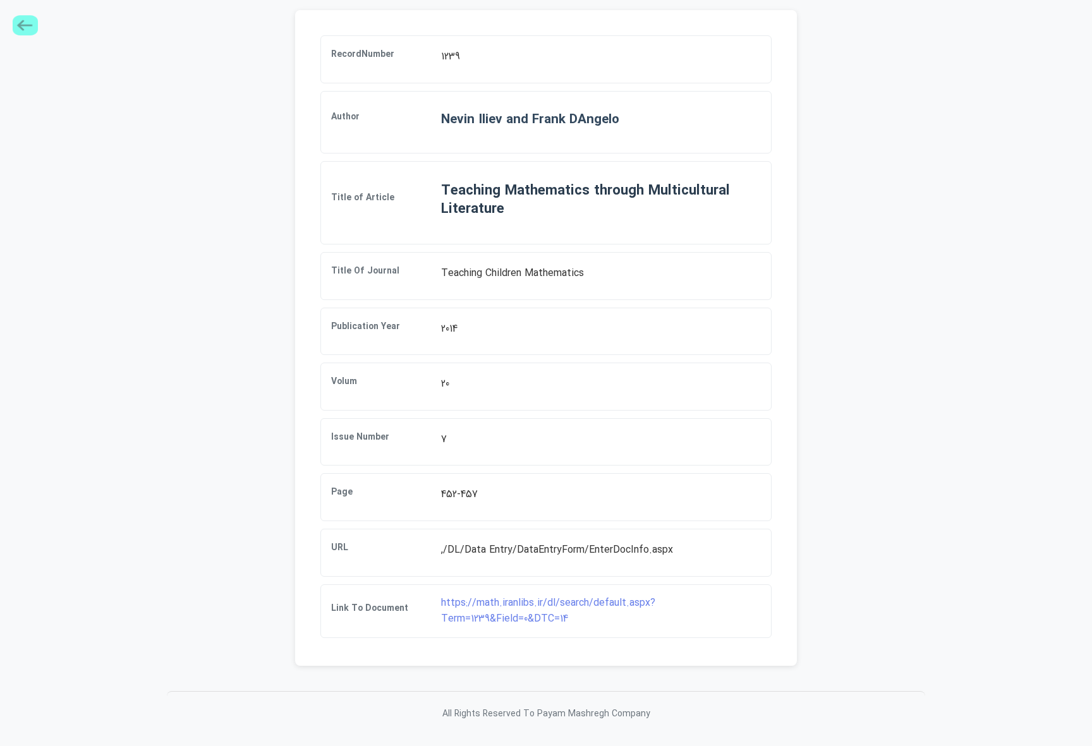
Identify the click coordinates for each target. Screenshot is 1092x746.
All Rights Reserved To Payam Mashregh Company (546, 714)
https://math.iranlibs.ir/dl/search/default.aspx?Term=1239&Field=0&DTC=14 (548, 611)
